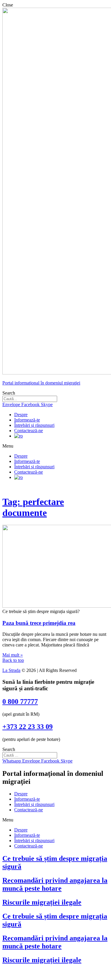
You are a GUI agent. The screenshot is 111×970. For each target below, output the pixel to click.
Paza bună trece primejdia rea (38, 623)
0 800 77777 (20, 701)
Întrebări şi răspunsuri (34, 425)
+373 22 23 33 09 (27, 727)
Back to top (13, 660)
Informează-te (27, 419)
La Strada (11, 670)
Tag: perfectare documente (33, 507)
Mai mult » (12, 654)
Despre (21, 414)
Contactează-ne (28, 430)
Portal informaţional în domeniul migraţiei (41, 382)
